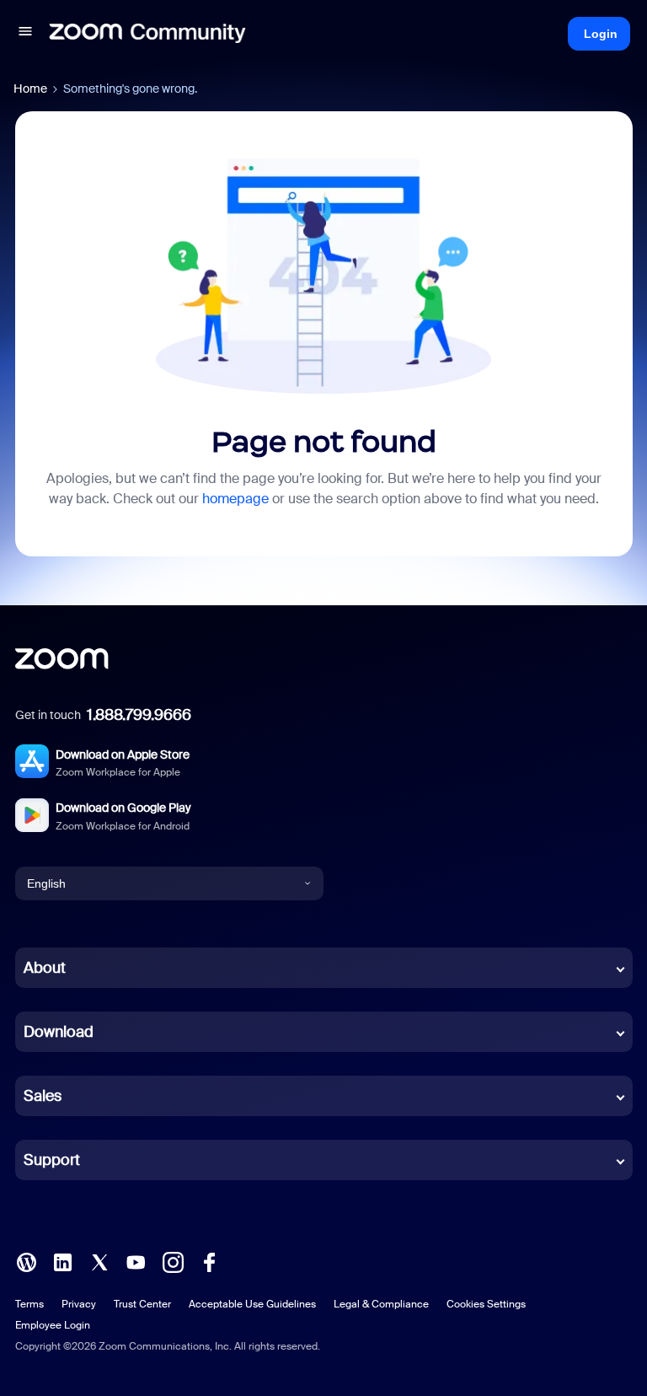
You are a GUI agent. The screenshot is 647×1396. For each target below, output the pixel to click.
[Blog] (26, 1261)
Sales (42, 1096)
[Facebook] (209, 1261)
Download (59, 1032)
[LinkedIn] (62, 1261)
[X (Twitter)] (99, 1261)
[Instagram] (173, 1261)
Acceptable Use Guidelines (252, 1304)
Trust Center (142, 1304)
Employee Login (52, 1325)
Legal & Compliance (381, 1304)
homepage (235, 498)
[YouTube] (136, 1261)
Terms (29, 1304)
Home (30, 88)
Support (52, 1160)
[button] (25, 33)
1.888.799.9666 (139, 715)
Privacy (78, 1304)
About (45, 968)
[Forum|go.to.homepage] (147, 34)
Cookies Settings (486, 1304)
